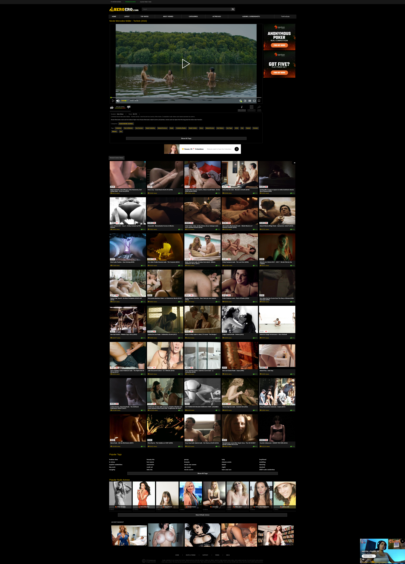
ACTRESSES (217, 16)
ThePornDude (285, 16)
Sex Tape (229, 128)
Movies (114, 131)
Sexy (201, 128)
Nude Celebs (193, 128)
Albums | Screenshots (251, 16)
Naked (248, 128)
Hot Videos (220, 128)
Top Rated (144, 16)
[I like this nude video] (112, 108)
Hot (242, 128)
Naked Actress (162, 128)
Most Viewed (168, 16)
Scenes (255, 128)
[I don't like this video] (129, 108)
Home (114, 16)
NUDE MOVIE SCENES (126, 123)
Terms (217, 555)
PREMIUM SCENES (130, 1)
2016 (236, 128)
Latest (127, 16)
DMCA (228, 555)
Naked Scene (210, 128)
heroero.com (152, 560)
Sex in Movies (128, 128)
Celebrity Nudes (181, 128)
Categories (193, 16)
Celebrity (118, 128)
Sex (121, 131)
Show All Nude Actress (202, 515)
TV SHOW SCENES (116, 1)
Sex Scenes (139, 128)
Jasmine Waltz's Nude (145, 1)
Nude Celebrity (150, 128)
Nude (171, 128)
